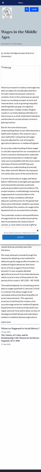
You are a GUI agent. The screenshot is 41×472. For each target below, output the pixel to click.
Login (34, 9)
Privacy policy (24, 241)
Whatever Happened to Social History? (20, 328)
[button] (37, 230)
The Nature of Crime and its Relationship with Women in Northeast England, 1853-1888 (20, 337)
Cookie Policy (15, 241)
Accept (20, 237)
